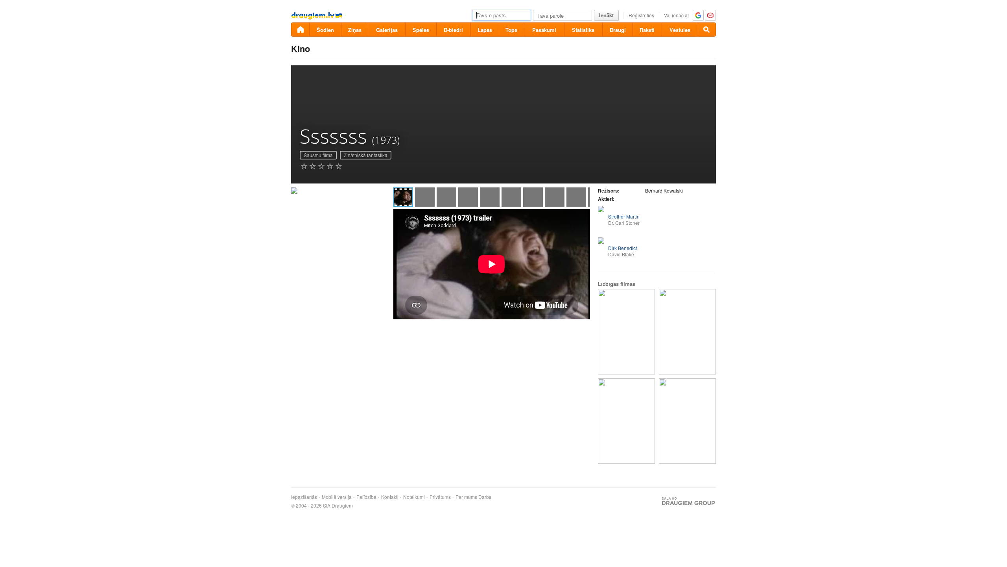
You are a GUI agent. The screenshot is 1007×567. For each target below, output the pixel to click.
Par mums (466, 497)
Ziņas (354, 29)
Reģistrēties (641, 15)
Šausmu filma (318, 155)
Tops (511, 29)
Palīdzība (366, 497)
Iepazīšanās (304, 497)
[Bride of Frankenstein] (687, 331)
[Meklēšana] (707, 29)
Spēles (421, 29)
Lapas (485, 29)
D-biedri (453, 29)
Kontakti (389, 497)
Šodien (325, 29)
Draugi (618, 29)
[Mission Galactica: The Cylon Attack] (626, 331)
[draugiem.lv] (300, 29)
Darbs (484, 497)
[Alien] (626, 421)
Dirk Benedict (622, 248)
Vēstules (679, 29)
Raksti (647, 29)
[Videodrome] (687, 421)
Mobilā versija (337, 497)
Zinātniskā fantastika (365, 155)
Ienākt (606, 15)
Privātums (440, 497)
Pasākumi (544, 29)
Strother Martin (624, 216)
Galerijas (387, 29)
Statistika (583, 29)
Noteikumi (414, 497)
